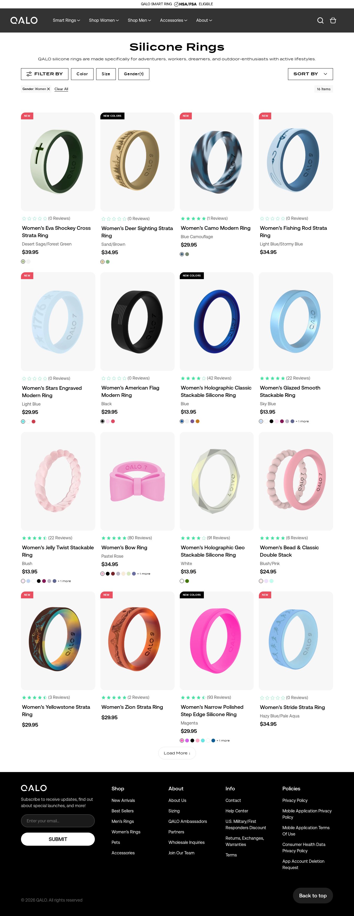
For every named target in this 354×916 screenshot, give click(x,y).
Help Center (237, 810)
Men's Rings (123, 821)
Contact (233, 800)
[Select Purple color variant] (192, 421)
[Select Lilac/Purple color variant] (266, 581)
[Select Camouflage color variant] (187, 254)
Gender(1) (134, 74)
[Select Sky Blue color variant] (261, 421)
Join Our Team (181, 852)
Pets (116, 842)
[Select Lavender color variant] (287, 421)
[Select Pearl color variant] (187, 421)
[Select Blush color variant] (108, 421)
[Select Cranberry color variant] (113, 574)
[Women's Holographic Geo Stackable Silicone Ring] (217, 481)
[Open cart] (333, 20)
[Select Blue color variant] (182, 421)
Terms (231, 855)
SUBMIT (58, 839)
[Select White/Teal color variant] (271, 581)
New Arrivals (123, 800)
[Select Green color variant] (187, 581)
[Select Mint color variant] (129, 574)
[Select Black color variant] (102, 421)
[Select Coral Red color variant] (33, 421)
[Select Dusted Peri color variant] (292, 421)
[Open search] (320, 20)
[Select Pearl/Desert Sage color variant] (28, 261)
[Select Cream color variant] (123, 574)
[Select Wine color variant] (282, 421)
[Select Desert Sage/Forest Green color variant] (23, 261)
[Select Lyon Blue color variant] (213, 740)
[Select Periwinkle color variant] (134, 574)
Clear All (61, 89)
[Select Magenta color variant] (182, 740)
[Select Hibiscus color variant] (187, 740)
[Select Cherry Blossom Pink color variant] (197, 740)
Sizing (174, 810)
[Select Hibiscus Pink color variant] (113, 421)
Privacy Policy (295, 800)
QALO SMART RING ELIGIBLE (177, 4)
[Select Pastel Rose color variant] (102, 574)
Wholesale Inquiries (186, 842)
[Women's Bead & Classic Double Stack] (296, 481)
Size (106, 74)
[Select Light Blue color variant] (23, 421)
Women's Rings (126, 831)
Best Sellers (123, 810)
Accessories (123, 852)
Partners (176, 831)
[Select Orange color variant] (197, 421)
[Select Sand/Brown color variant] (102, 262)
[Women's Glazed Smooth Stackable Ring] (296, 321)
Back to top (313, 895)
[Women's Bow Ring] (137, 481)
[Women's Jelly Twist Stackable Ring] (58, 481)
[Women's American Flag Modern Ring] (137, 321)
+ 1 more (302, 421)
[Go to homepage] (24, 20)
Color (82, 74)
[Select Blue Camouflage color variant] (182, 254)
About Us (177, 800)
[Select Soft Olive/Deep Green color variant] (108, 262)
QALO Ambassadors (187, 821)
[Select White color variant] (28, 421)
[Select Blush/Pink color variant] (261, 581)
